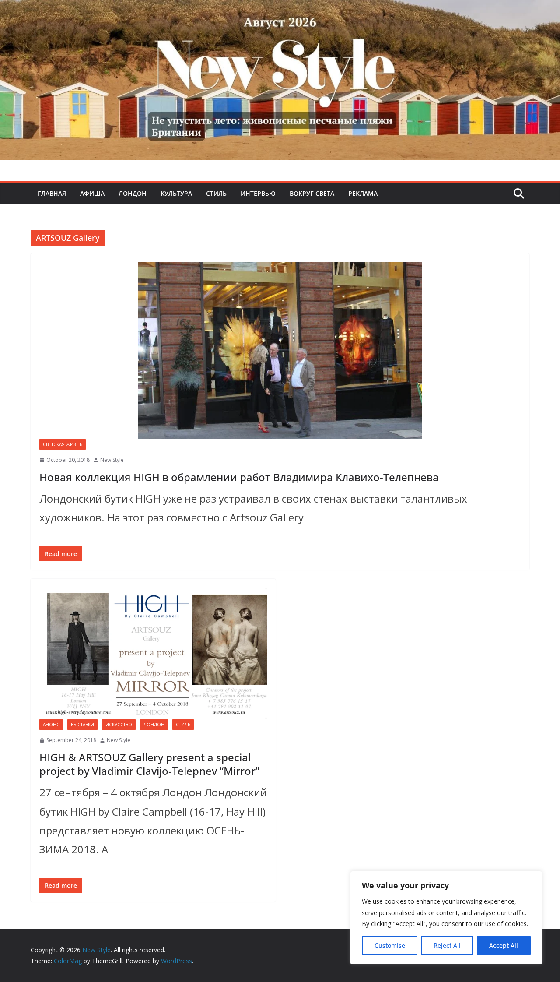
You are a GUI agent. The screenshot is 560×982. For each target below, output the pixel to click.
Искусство (118, 725)
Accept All (503, 945)
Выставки (82, 725)
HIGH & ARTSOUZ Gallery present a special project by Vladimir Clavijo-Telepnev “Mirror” (149, 764)
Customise (389, 945)
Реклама (363, 193)
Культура (176, 193)
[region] (446, 917)
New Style (112, 460)
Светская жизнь (62, 444)
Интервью (258, 193)
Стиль (216, 193)
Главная (52, 193)
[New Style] (280, 9)
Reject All (447, 945)
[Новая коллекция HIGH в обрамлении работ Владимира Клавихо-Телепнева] (280, 350)
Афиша (92, 193)
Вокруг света (312, 193)
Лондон (133, 193)
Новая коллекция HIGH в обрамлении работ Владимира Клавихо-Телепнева (239, 477)
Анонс (51, 725)
